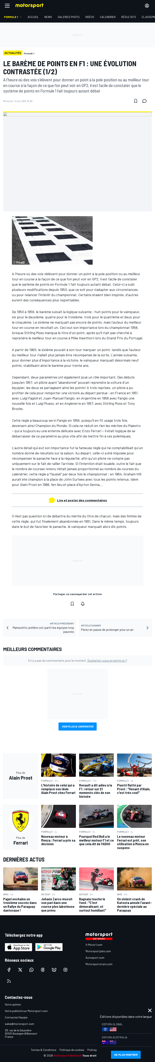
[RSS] (9, 981)
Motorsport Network (68, 1055)
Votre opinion (13, 1004)
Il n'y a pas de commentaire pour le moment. (77, 660)
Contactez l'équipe (16, 1017)
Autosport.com (95, 957)
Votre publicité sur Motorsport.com (26, 1011)
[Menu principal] (7, 5)
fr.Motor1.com (94, 944)
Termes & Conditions (43, 1050)
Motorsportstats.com (99, 964)
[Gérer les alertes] (83, 604)
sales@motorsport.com (19, 1023)
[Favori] (136, 101)
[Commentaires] (146, 101)
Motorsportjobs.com (98, 951)
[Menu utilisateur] (147, 6)
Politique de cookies (72, 1050)
